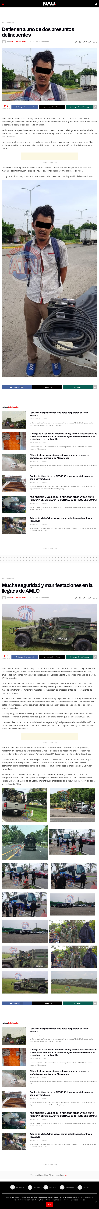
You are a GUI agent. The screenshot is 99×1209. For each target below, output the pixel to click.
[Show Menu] (3, 3)
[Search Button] (96, 3)
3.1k (45, 524)
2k (45, 443)
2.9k (45, 419)
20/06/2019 (34, 42)
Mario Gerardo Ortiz (17, 42)
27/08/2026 (34, 419)
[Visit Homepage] (49, 3)
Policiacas (10, 23)
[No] (96, 1202)
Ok (49, 1204)
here (66, 1175)
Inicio (3, 23)
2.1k (45, 461)
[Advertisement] (49, 14)
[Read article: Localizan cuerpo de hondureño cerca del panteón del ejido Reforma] (14, 420)
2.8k (45, 482)
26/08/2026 (34, 443)
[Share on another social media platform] (95, 107)
